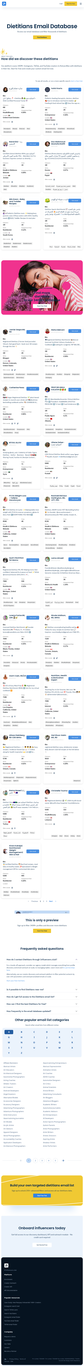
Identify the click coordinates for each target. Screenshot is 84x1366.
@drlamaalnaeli (55, 560)
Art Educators (8, 1070)
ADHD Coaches (49, 1077)
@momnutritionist (14, 562)
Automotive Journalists (52, 1108)
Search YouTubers (10, 1313)
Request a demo (9, 1337)
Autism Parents (49, 1125)
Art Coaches (47, 1073)
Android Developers (11, 1091)
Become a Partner (10, 1351)
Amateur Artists (49, 1142)
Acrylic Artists (8, 1125)
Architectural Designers (12, 1073)
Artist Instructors (10, 1115)
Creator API (8, 1287)
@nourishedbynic (56, 620)
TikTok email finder (10, 1324)
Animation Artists (49, 1070)
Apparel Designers (10, 1132)
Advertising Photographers (14, 1108)
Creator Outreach (10, 1283)
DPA (11, 1361)
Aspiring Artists (49, 1139)
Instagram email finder (12, 1317)
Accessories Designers (12, 1101)
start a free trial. (77, 81)
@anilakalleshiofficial (57, 392)
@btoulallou (12, 445)
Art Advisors (8, 1129)
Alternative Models (10, 1097)
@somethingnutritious (57, 740)
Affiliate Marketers (10, 1063)
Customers (8, 1340)
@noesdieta (12, 620)
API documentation (10, 1290)
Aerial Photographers (11, 1136)
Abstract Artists (9, 1066)
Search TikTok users (11, 1310)
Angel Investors (9, 1094)
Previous (34, 901)
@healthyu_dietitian (14, 740)
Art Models (7, 1122)
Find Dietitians (42, 37)
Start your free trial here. (16, 981)
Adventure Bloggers (50, 1101)
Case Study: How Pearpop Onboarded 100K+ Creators (22, 1302)
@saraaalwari (13, 91)
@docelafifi (54, 146)
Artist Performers (50, 1146)
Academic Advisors (50, 1111)
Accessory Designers (11, 1104)
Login (61, 3)
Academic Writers (50, 1104)
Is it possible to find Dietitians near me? (25, 989)
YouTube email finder (11, 1321)
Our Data (7, 1344)
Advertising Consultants (52, 1094)
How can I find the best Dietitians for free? (26, 1004)
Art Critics (47, 1084)
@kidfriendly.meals (14, 206)
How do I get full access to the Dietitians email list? (30, 996)
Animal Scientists (49, 1087)
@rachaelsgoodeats (56, 502)
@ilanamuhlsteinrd (56, 682)
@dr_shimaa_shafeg (57, 202)
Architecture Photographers (14, 1146)
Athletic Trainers (9, 1084)
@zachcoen (12, 678)
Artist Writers (48, 1132)
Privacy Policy (13, 1359)
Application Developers (12, 1142)
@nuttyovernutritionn (15, 857)
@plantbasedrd (13, 390)
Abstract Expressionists (52, 1066)
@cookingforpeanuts (57, 332)
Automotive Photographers (14, 1077)
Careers (7, 1347)
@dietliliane (54, 447)
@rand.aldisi (12, 146)
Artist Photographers (51, 1129)
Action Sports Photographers (54, 1122)
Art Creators (8, 1087)
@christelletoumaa (56, 793)
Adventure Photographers (13, 1111)
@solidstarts (54, 91)
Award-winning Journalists (13, 1118)
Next (51, 901)
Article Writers (48, 1091)
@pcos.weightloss (14, 502)
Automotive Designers (51, 1080)
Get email (33, 89)
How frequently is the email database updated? (29, 1011)
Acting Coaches (9, 1080)
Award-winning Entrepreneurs (55, 1063)
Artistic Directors (49, 1136)
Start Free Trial (42, 306)
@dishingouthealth (14, 334)
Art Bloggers (48, 1097)
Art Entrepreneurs (50, 1115)
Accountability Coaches (12, 1139)
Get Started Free (42, 1245)
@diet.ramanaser (14, 795)
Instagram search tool (11, 1306)
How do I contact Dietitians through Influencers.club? (32, 959)
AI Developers (48, 1118)
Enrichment (8, 1279)
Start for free (71, 4)
